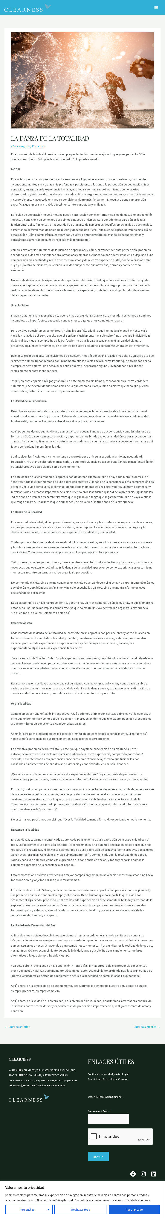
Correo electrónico (99, 1111)
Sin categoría (21, 146)
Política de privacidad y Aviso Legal (108, 1074)
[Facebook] (133, 1174)
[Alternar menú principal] (156, 7)
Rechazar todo (80, 1210)
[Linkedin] (153, 1174)
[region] (82, 1199)
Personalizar (28, 1210)
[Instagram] (143, 1174)
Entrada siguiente (147, 1027)
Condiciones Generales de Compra (108, 1079)
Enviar (98, 1156)
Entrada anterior (17, 1027)
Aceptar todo (134, 1210)
